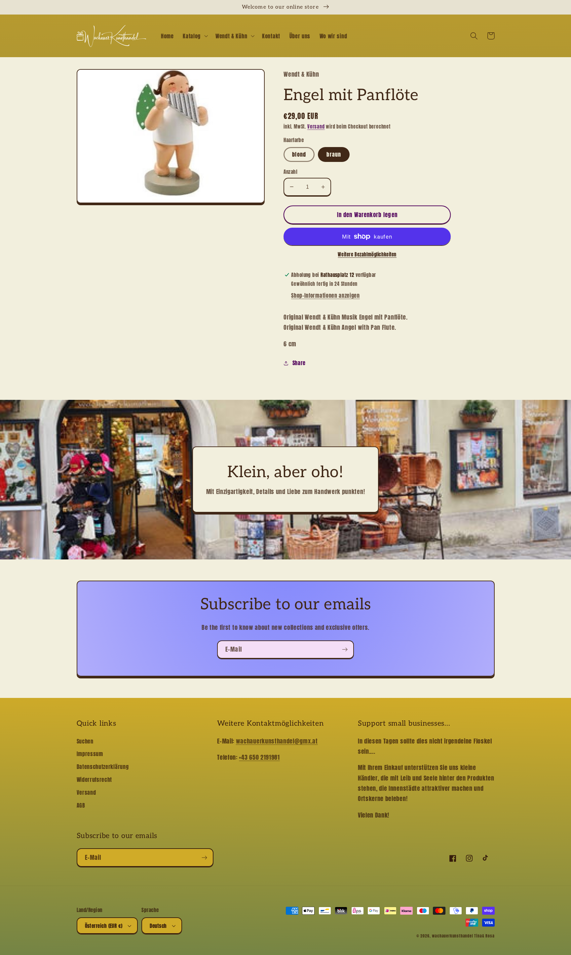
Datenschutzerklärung (103, 767)
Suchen (85, 741)
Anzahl (290, 171)
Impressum (90, 754)
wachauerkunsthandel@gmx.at (277, 740)
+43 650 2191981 (259, 757)
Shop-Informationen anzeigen (325, 295)
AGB (81, 805)
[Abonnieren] (344, 649)
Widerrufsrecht (94, 779)
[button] (194, 36)
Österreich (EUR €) (104, 926)
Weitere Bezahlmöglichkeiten (367, 254)
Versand (316, 126)
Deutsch (158, 926)
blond (299, 154)
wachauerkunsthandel (452, 936)
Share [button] (299, 363)
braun (333, 154)
